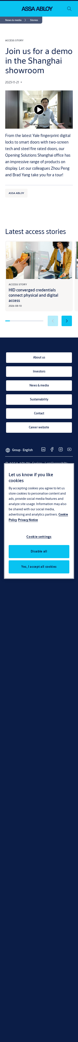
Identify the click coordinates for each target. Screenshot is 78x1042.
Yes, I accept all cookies (39, 567)
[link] (16, 20)
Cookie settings (39, 537)
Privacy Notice (28, 520)
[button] (34, 20)
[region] (39, 521)
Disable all (39, 551)
